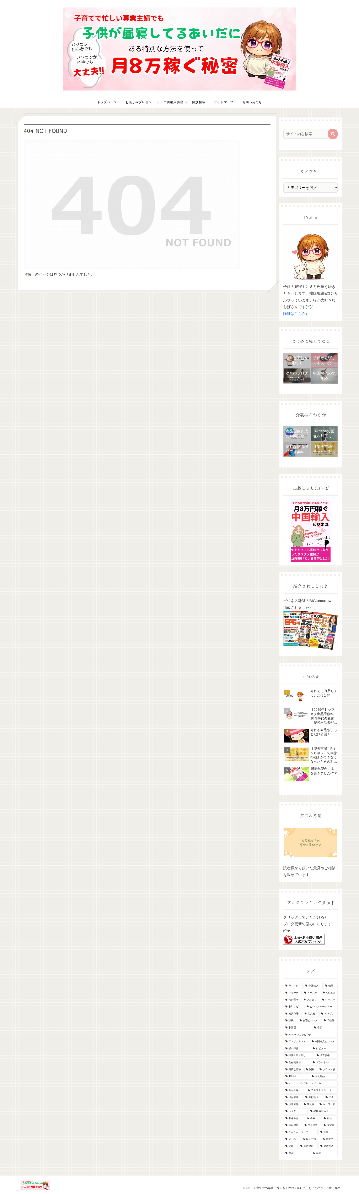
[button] (333, 134)
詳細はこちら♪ (295, 314)
